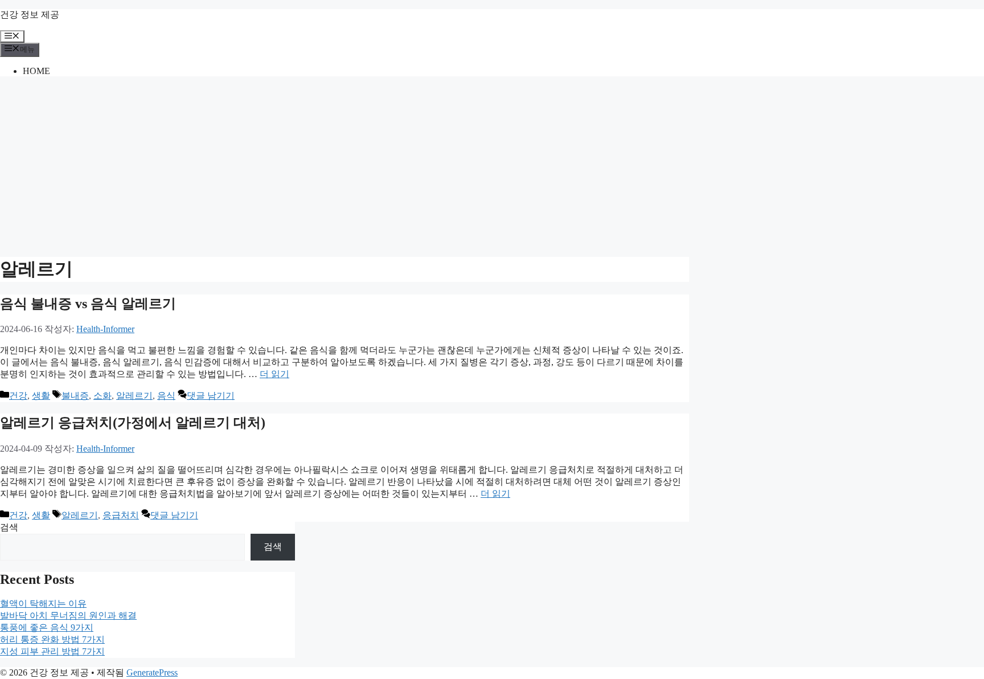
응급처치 (120, 515)
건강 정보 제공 (29, 14)
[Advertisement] (492, 165)
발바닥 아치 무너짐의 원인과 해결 (68, 615)
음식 (166, 395)
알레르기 (134, 395)
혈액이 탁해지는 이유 (43, 603)
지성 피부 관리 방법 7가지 (52, 651)
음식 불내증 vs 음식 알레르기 (88, 303)
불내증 (75, 395)
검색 (9, 527)
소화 (102, 395)
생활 (41, 395)
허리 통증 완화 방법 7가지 (52, 639)
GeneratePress (152, 672)
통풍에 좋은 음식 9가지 (46, 627)
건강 (18, 395)
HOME (36, 71)
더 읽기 (274, 374)
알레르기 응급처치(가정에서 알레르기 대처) (132, 422)
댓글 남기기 (211, 395)
